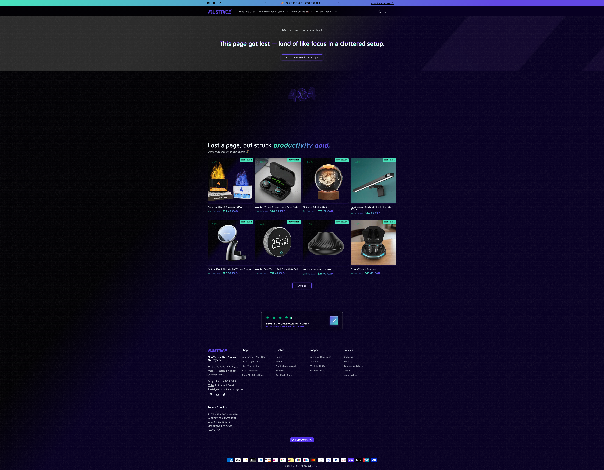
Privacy (348, 361)
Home (279, 357)
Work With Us (317, 366)
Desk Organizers (251, 361)
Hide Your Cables (251, 366)
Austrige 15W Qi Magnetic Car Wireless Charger (229, 269)
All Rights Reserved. (310, 466)
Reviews (280, 370)
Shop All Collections (253, 375)
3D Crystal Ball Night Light (315, 207)
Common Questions (320, 357)
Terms (347, 370)
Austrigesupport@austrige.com (226, 389)
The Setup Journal (286, 366)
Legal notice (350, 375)
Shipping (348, 357)
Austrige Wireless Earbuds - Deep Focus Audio (276, 207)
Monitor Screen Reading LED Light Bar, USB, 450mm (371, 208)
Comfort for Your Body (254, 357)
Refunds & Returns (354, 366)
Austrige (297, 466)
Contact (314, 361)
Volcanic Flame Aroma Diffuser (317, 270)
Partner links (317, 370)
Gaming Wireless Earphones (363, 269)
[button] (273, 11)
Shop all (302, 285)
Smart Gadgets (250, 370)
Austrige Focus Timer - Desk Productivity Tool (276, 269)
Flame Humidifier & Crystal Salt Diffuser (226, 207)
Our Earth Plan (284, 375)
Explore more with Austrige (302, 57)
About (279, 361)
